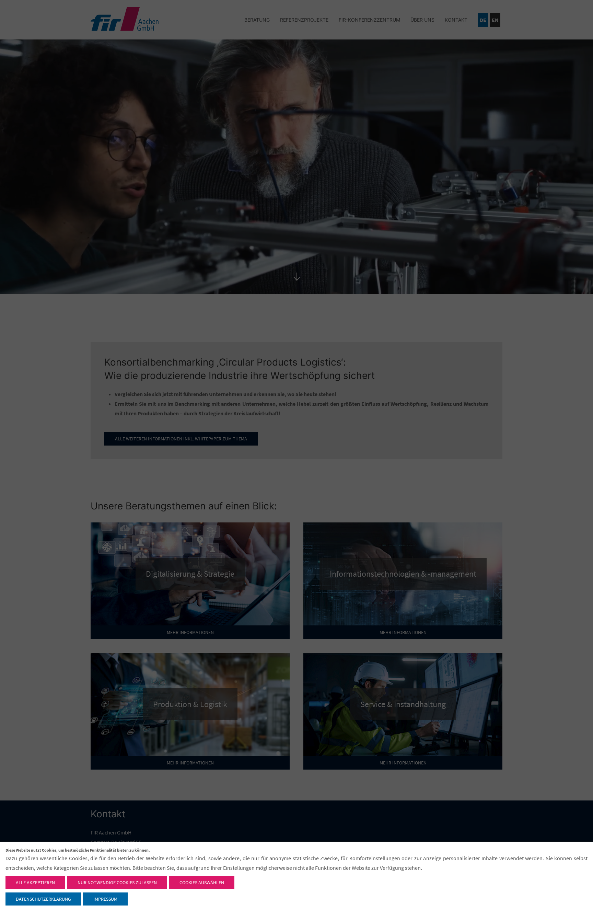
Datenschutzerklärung (43, 899)
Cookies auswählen (201, 882)
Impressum (105, 899)
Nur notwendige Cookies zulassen (117, 882)
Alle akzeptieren (35, 882)
